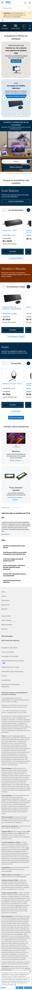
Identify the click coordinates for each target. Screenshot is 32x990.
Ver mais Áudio (16, 411)
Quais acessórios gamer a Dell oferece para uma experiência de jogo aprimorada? (14, 567)
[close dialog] (30, 13)
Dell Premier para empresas (10, 640)
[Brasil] (2, 20)
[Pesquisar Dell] (28, 8)
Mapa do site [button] (5, 605)
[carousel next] (27, 98)
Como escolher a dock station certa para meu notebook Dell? (14, 574)
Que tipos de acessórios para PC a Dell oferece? (14, 546)
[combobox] (16, 8)
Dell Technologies (7, 636)
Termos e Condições (7, 652)
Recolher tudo (16, 507)
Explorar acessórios (16, 167)
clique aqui (9, 871)
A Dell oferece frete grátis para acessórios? (12, 581)
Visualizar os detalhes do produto (16, 96)
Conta (3, 592)
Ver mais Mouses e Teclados (16, 336)
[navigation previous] (3, 210)
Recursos (4, 629)
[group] (16, 98)
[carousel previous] (5, 98)
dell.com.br (17, 736)
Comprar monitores (15, 460)
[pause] (13, 114)
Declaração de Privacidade (9, 656)
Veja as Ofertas (16, 61)
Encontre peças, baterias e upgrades (15, 498)
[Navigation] (2, 2)
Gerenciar (3, 987)
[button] (25, 2)
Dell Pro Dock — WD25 (10, 230)
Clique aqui (13, 862)
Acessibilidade (5, 680)
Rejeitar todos (19, 987)
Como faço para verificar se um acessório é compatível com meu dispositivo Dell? (15, 553)
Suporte (3, 596)
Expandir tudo (5, 507)
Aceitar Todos (28, 987)
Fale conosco (5, 600)
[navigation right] (28, 210)
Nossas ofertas (6, 616)
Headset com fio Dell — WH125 (12, 384)
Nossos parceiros (6, 625)
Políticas (4, 676)
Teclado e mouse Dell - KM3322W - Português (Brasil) (12, 308)
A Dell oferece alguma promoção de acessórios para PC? (13, 559)
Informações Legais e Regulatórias (12, 671)
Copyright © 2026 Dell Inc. (9, 648)
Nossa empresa (6, 620)
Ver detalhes (12, 251)
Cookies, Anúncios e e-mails (10, 667)
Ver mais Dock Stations (16, 258)
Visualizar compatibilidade (16, 201)
